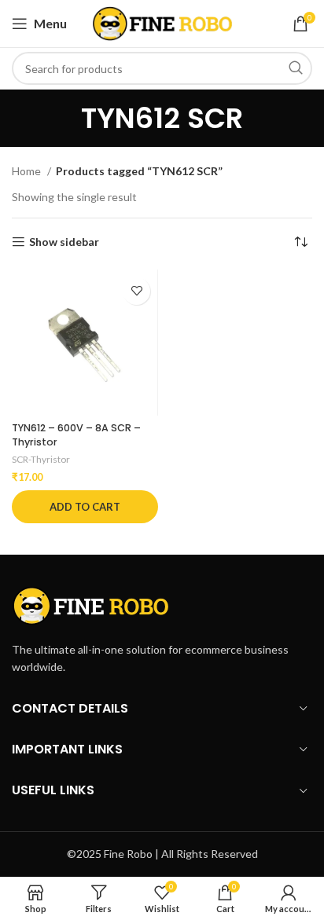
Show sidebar (64, 242)
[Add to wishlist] (136, 291)
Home (27, 171)
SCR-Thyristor (41, 459)
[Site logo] (162, 22)
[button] (85, 506)
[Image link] (90, 603)
